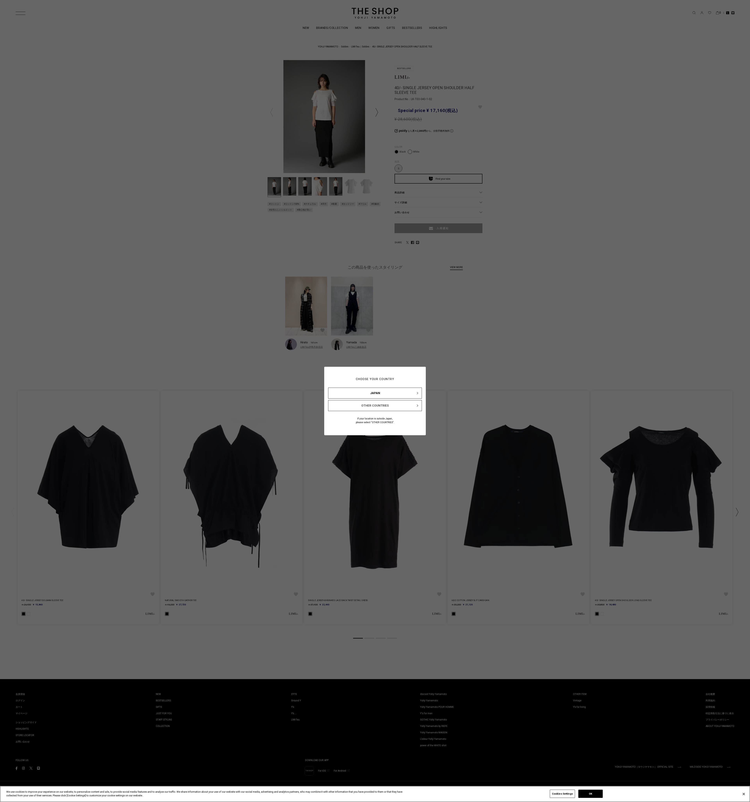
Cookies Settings (562, 793)
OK (590, 793)
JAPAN (375, 393)
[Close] (743, 794)
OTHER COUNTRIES (375, 405)
